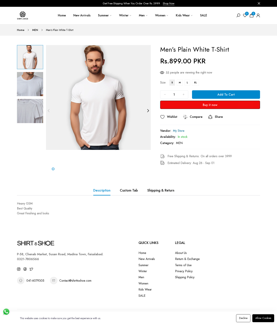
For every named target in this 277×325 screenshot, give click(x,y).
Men (142, 15)
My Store (178, 131)
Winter (124, 15)
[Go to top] (262, 310)
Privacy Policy (184, 271)
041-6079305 (35, 280)
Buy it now (210, 105)
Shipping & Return (160, 190)
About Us (181, 253)
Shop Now (168, 3)
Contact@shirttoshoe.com (75, 280)
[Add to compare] (185, 117)
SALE (203, 15)
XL (195, 82)
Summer (103, 15)
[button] (48, 110)
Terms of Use (183, 265)
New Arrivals (81, 15)
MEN (35, 30)
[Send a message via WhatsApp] (6, 311)
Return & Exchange (187, 259)
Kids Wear (183, 15)
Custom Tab (129, 190)
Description (101, 190)
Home (62, 15)
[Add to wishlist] (162, 117)
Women (160, 15)
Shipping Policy (184, 277)
